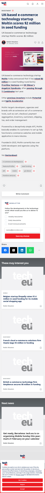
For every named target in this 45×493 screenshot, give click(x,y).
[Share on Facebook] (6, 250)
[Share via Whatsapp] (31, 250)
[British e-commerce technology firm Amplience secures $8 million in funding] (22, 364)
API (4, 171)
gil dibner (27, 171)
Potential (36, 98)
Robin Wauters (8, 306)
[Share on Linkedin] (22, 250)
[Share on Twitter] (14, 250)
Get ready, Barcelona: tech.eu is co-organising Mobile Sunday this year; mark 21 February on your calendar (21, 436)
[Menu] (42, 4)
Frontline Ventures (10, 85)
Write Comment (22, 194)
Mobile (5, 293)
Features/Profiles (9, 166)
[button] (22, 59)
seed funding (26, 166)
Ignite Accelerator (14, 101)
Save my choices (22, 236)
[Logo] (5, 3)
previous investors (16, 98)
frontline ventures (9, 175)
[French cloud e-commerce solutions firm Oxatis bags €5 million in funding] (22, 322)
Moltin (5, 79)
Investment (6, 11)
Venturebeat (11, 155)
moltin (14, 171)
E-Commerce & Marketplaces (13, 162)
